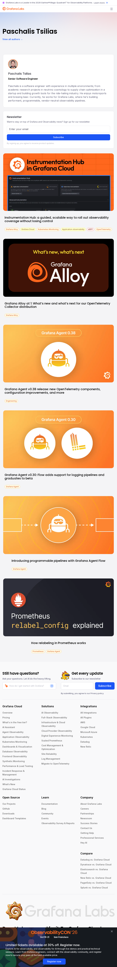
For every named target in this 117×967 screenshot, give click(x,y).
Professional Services (92, 838)
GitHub (6, 808)
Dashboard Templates (14, 818)
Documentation (49, 804)
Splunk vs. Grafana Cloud (94, 887)
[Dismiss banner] (112, 931)
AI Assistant (8, 727)
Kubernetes (86, 737)
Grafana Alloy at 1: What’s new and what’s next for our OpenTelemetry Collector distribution (57, 305)
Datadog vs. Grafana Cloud (95, 859)
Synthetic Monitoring (13, 761)
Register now (54, 961)
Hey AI (83, 842)
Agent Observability (12, 732)
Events (45, 818)
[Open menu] (111, 9)
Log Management (50, 758)
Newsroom (86, 818)
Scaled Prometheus (51, 740)
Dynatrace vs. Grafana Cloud (95, 864)
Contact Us (86, 828)
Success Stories (89, 823)
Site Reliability (49, 754)
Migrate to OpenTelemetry (55, 763)
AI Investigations (11, 779)
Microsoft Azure (88, 732)
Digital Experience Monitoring (57, 735)
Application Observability (15, 737)
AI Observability (49, 712)
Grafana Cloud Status (14, 789)
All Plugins (86, 717)
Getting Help (87, 833)
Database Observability (15, 751)
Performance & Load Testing (17, 766)
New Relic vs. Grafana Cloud (95, 878)
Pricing (6, 717)
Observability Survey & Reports (57, 823)
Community (47, 813)
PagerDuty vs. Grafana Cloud (96, 882)
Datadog (85, 741)
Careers (84, 808)
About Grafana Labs (91, 804)
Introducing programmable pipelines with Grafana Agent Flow (58, 561)
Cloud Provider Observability (56, 731)
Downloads (8, 813)
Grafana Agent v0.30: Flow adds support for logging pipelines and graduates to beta (54, 476)
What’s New (8, 784)
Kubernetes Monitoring (14, 741)
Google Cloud (87, 727)
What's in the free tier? (14, 722)
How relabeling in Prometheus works (58, 643)
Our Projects (9, 804)
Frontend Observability (14, 756)
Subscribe (58, 137)
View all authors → (12, 39)
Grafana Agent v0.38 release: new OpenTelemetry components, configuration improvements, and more (53, 391)
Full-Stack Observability (54, 717)
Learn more (99, 3)
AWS (82, 722)
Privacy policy (97, 693)
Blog (43, 808)
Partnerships (87, 813)
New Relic (85, 746)
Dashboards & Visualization (17, 746)
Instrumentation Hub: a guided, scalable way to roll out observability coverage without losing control (57, 219)
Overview (7, 712)
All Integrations (88, 712)
